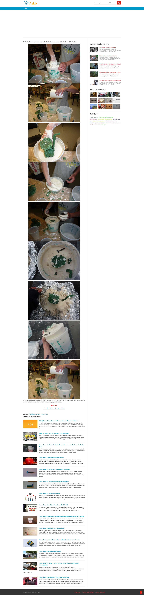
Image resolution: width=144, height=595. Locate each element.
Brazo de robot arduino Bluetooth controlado (111, 80)
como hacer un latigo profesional (105, 119)
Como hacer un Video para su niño (49, 493)
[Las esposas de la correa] (93, 100)
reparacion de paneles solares (101, 122)
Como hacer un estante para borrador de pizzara (54, 481)
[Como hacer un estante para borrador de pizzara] (30, 485)
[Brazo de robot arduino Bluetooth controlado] (94, 82)
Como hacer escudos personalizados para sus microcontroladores (59, 540)
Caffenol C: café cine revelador (108, 47)
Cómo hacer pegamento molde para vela (51, 457)
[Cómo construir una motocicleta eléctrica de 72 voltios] (101, 94)
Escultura (32, 414)
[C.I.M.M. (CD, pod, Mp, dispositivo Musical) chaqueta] (94, 66)
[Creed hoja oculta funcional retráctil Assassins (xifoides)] (116, 100)
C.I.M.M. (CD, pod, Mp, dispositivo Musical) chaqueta (113, 64)
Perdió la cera (44, 414)
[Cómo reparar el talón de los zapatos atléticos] (109, 94)
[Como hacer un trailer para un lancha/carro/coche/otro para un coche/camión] (30, 566)
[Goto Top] (141, 592)
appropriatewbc (93, 119)
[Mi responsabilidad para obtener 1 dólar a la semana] (94, 74)
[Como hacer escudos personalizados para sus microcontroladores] (30, 543)
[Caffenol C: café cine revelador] (94, 49)
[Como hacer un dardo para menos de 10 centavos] (30, 472)
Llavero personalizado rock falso (108, 55)
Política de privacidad (88, 592)
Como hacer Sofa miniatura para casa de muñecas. (54, 577)
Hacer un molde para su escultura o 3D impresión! (54, 433)
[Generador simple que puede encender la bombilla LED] (116, 106)
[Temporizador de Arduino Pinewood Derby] (93, 94)
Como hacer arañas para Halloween (50, 551)
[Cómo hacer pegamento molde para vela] (30, 461)
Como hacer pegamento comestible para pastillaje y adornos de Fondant (61, 516)
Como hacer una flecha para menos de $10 (52, 528)
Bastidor (38, 414)
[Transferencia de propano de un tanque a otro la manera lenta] (116, 94)
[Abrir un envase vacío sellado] (101, 100)
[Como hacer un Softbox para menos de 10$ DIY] (30, 508)
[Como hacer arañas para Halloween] (30, 555)
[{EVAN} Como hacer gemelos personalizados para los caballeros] (30, 424)
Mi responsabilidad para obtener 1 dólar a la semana (113, 72)
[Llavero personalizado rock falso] (94, 58)
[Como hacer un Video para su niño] (30, 496)
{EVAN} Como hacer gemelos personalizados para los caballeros (59, 421)
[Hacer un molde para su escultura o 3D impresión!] (30, 436)
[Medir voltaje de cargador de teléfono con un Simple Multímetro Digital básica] (101, 106)
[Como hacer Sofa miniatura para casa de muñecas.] (30, 581)
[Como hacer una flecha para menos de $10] (30, 531)
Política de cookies (100, 592)
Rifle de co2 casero (94, 117)
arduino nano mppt (101, 124)
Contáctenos (77, 592)
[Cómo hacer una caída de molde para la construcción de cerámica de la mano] (30, 448)
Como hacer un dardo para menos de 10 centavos (54, 469)
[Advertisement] (72, 22)
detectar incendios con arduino (106, 117)
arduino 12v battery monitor (98, 121)
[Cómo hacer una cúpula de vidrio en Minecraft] (93, 106)
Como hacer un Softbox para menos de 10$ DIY (53, 505)
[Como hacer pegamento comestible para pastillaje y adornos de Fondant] (30, 520)
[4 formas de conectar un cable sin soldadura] (109, 106)
